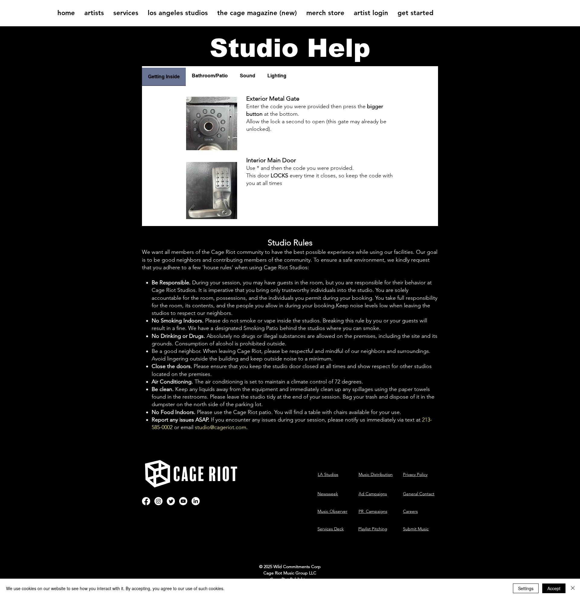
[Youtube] (183, 501)
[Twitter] (171, 501)
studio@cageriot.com (220, 427)
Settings (525, 588)
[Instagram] (158, 501)
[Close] (572, 588)
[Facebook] (146, 501)
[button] (93, 13)
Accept (553, 588)
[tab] (164, 76)
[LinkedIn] (196, 501)
